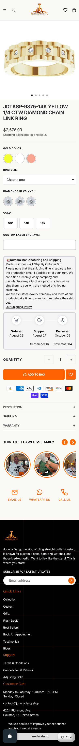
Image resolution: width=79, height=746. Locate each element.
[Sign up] (71, 580)
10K (10, 223)
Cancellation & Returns (18, 670)
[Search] (13, 10)
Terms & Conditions (16, 663)
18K (42, 223)
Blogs (7, 648)
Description (12, 407)
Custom (8, 606)
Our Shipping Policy (19, 306)
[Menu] (4, 10)
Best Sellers (11, 627)
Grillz (6, 613)
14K (26, 223)
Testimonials (11, 641)
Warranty (11, 425)
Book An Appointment (17, 634)
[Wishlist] (65, 10)
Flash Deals (10, 620)
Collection (9, 599)
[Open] (10, 736)
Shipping (10, 416)
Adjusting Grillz (13, 677)
